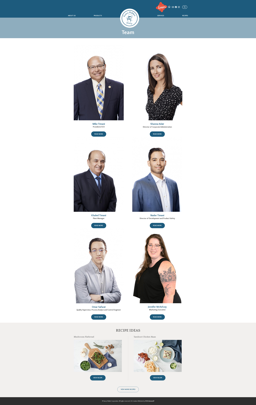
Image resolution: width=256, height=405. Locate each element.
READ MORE (98, 134)
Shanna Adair (157, 124)
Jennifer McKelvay (157, 307)
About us (72, 16)
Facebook (176, 7)
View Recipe (97, 378)
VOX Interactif (149, 401)
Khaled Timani (98, 215)
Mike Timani (98, 124)
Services (160, 16)
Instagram (179, 7)
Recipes (185, 16)
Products (98, 16)
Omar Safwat (99, 307)
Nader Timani (157, 215)
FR (185, 7)
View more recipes (128, 389)
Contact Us (173, 7)
